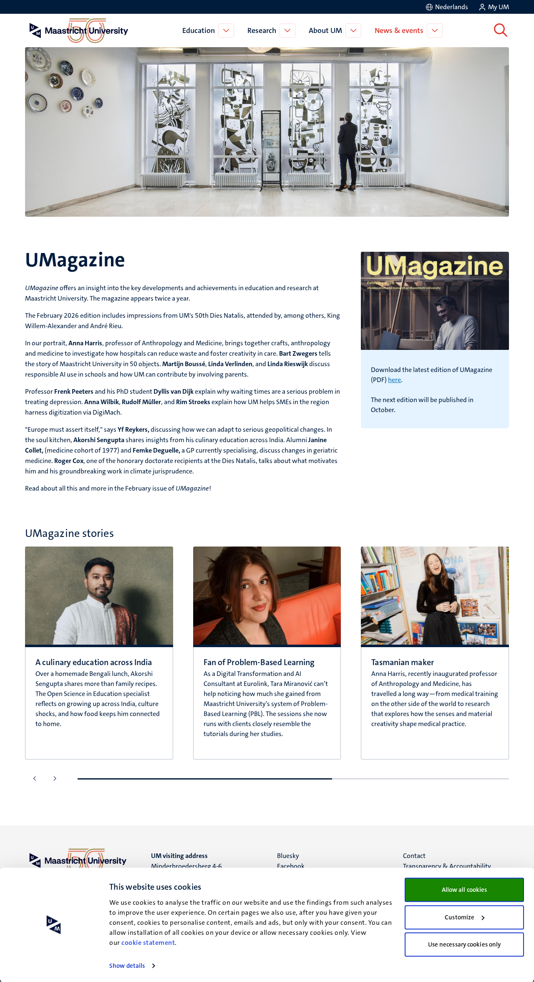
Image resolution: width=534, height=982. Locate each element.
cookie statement (148, 942)
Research (261, 30)
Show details (127, 966)
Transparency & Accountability (447, 866)
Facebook (291, 866)
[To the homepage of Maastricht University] (79, 30)
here (394, 379)
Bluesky (288, 855)
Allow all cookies (464, 890)
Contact (414, 855)
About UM (325, 30)
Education (198, 30)
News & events (399, 30)
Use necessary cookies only (464, 944)
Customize (459, 917)
